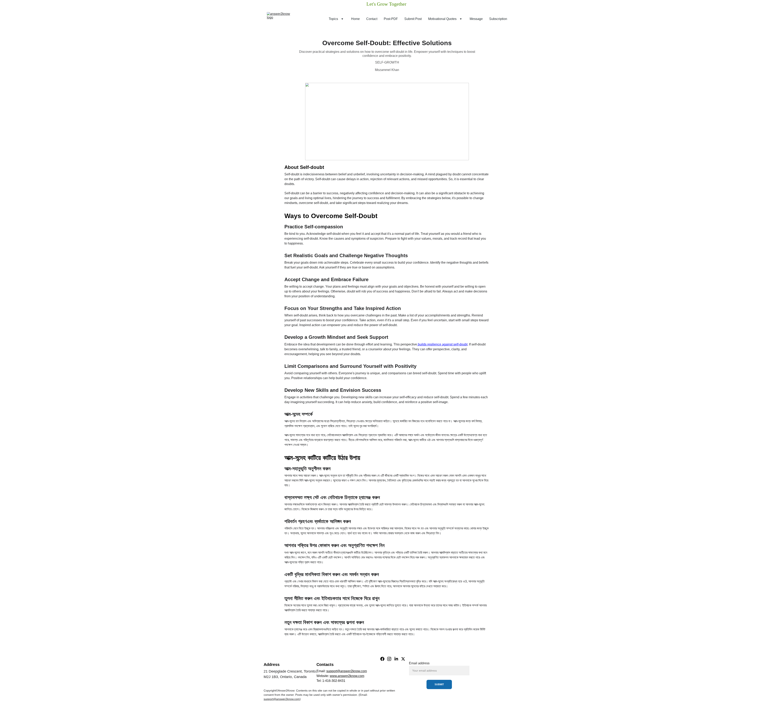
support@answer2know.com (346, 671)
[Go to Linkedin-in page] (396, 659)
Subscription (498, 19)
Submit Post (413, 19)
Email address (419, 663)
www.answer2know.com (347, 676)
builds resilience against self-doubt (442, 344)
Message (476, 19)
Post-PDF (391, 19)
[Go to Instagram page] (389, 659)
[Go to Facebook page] (382, 659)
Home (355, 19)
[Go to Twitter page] (403, 659)
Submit (439, 684)
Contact (371, 19)
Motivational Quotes (442, 19)
